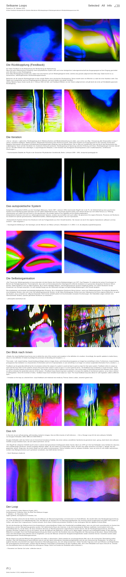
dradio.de (22, 453)
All (103, 5)
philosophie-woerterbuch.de (17, 298)
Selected (93, 5)
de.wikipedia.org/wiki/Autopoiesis (90, 225)
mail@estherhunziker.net (27, 572)
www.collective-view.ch (29, 533)
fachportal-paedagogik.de (89, 152)
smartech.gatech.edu (86, 377)
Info (109, 5)
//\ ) (8, 568)
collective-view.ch (35, 548)
